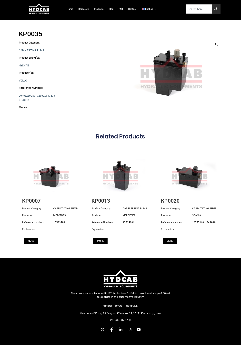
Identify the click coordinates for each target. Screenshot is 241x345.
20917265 (37, 95)
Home (70, 9)
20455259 (25, 95)
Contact (132, 9)
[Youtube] (138, 329)
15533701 (59, 222)
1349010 (210, 222)
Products (98, 9)
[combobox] (199, 9)
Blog (111, 9)
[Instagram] (129, 329)
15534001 (128, 222)
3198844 (24, 99)
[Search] (216, 9)
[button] (217, 44)
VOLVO (23, 80)
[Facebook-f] (111, 329)
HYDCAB (24, 65)
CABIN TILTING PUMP (31, 50)
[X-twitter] (102, 329)
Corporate (83, 9)
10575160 (198, 222)
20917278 (49, 95)
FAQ (121, 9)
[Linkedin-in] (120, 329)
